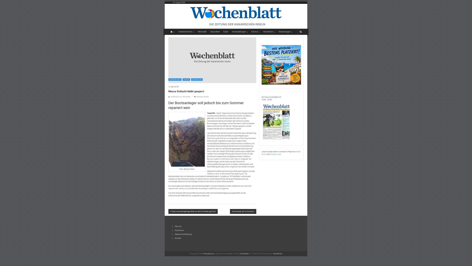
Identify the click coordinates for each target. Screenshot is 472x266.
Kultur (225, 32)
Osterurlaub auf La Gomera (242, 211)
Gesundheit (215, 32)
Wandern (206, 97)
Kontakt (178, 238)
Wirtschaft (202, 32)
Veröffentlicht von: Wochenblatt (180, 97)
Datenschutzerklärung (183, 234)
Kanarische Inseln (175, 79)
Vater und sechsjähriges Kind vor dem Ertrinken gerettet (193, 211)
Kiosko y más (275, 154)
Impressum (179, 230)
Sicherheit (199, 97)
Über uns (178, 226)
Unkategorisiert (197, 79)
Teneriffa (186, 79)
